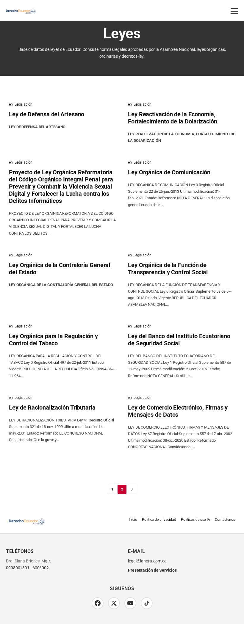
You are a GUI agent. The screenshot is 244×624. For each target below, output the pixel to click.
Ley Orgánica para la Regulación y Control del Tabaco (53, 340)
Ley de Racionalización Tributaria (52, 407)
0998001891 (17, 567)
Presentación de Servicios (152, 570)
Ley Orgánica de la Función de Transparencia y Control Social (168, 268)
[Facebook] (98, 603)
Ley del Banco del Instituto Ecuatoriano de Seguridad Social (179, 340)
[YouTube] (130, 603)
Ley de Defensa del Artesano (46, 114)
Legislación (23, 104)
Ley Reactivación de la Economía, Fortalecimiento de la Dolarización (172, 118)
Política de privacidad (159, 520)
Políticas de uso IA (195, 520)
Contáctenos (225, 520)
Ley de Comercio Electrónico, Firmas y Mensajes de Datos (178, 411)
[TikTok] (147, 603)
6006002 (40, 567)
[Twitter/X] (114, 603)
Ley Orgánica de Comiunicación (169, 172)
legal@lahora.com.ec (147, 561)
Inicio (133, 520)
